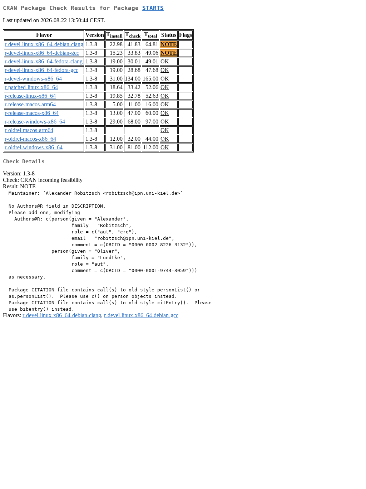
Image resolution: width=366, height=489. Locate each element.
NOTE (168, 44)
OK (164, 61)
